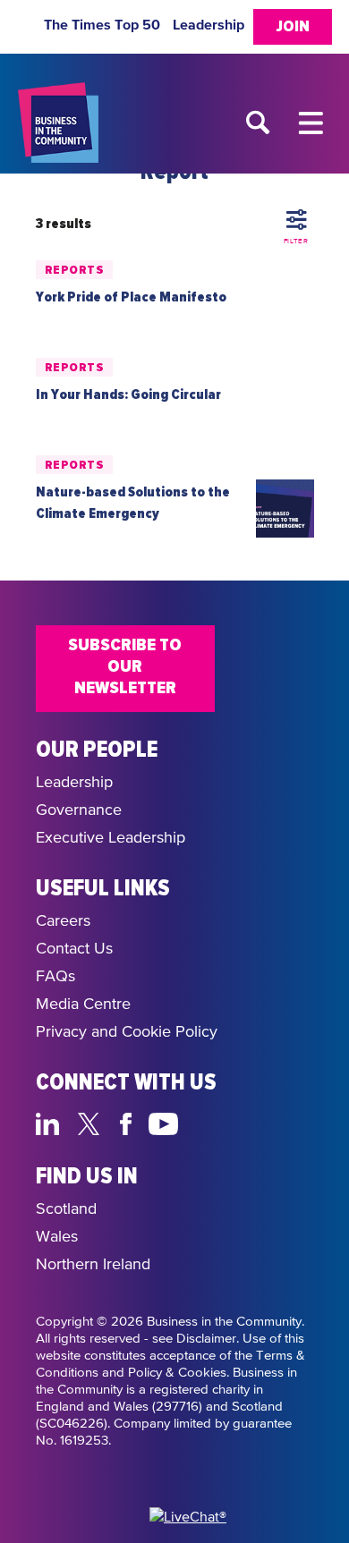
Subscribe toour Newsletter (125, 666)
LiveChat (248, 1122)
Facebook (129, 1122)
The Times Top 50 (102, 25)
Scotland (66, 1209)
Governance (79, 810)
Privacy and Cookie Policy (126, 1032)
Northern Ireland (93, 1265)
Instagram (206, 1122)
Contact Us (74, 949)
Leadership (208, 25)
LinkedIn (51, 1122)
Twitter (93, 1122)
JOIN (293, 27)
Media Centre (83, 1004)
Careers (63, 921)
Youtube (164, 1122)
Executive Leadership (110, 838)
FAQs (55, 977)
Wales (57, 1237)
